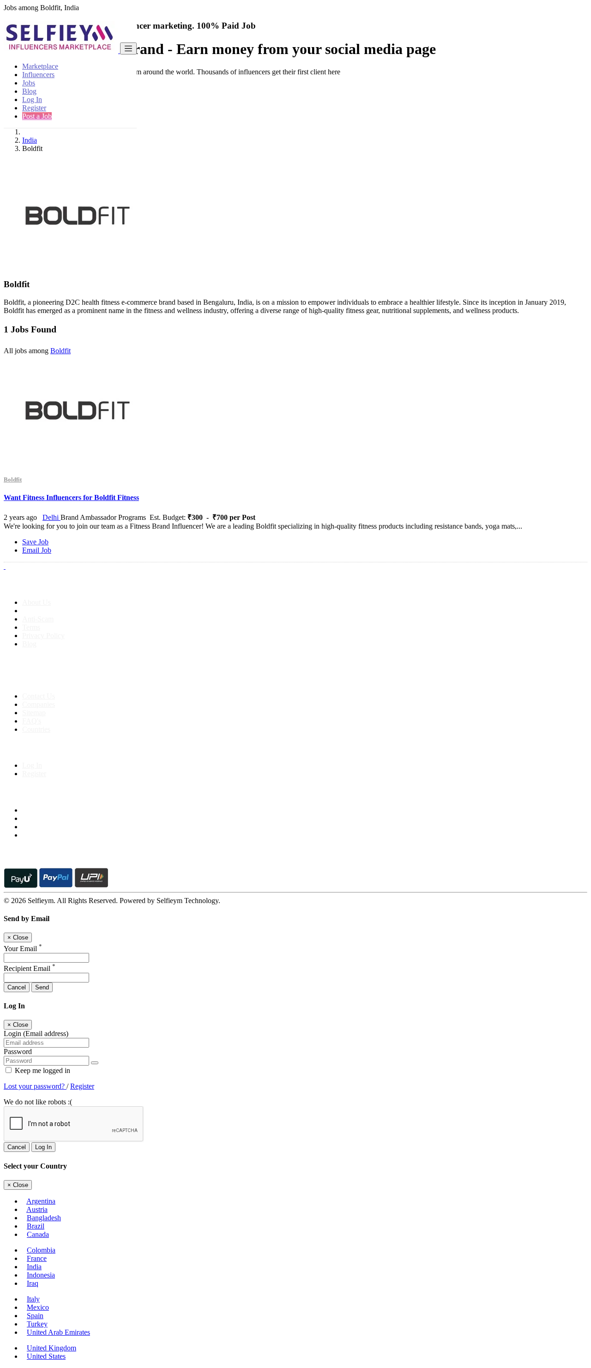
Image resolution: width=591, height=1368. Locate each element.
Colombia (41, 1250)
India (29, 140)
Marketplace (40, 66)
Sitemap (34, 713)
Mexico (38, 1307)
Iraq (32, 1283)
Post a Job (37, 116)
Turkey (37, 1324)
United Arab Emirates (58, 1332)
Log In (32, 99)
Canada (38, 1234)
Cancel (16, 987)
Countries (36, 729)
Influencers (38, 74)
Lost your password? (35, 1086)
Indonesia (41, 1275)
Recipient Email (29, 968)
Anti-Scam (38, 619)
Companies (38, 704)
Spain (35, 1316)
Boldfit (60, 351)
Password (18, 1051)
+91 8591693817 (74, 680)
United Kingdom (51, 1348)
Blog (29, 91)
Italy (33, 1299)
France (37, 1258)
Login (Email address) (36, 1033)
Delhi (51, 517)
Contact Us (38, 696)
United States (46, 1356)
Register (34, 108)
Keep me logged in (41, 1070)
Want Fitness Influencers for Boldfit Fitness (71, 497)
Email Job (36, 550)
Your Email (23, 948)
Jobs (28, 83)
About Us (36, 602)
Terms (31, 627)
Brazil (35, 1226)
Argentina (40, 1201)
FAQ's (31, 721)
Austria (37, 1209)
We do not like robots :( (38, 1102)
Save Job (35, 542)
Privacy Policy (43, 635)
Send (42, 987)
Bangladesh (44, 1218)
